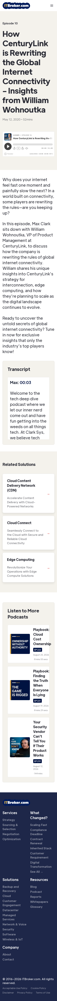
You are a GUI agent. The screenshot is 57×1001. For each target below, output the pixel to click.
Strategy (8, 820)
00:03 (25, 382)
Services (9, 812)
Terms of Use (43, 992)
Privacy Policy (25, 992)
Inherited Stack (40, 848)
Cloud (6, 896)
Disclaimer (8, 992)
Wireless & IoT (12, 939)
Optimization (11, 839)
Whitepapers (39, 902)
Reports (35, 896)
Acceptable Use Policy (14, 988)
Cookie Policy (38, 988)
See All (36, 871)
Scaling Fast (38, 825)
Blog (33, 886)
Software (9, 934)
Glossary (36, 907)
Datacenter (10, 910)
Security (8, 929)
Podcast (36, 891)
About (6, 954)
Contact (8, 959)
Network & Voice (14, 924)
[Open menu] (52, 5)
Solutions (10, 879)
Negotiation (10, 834)
